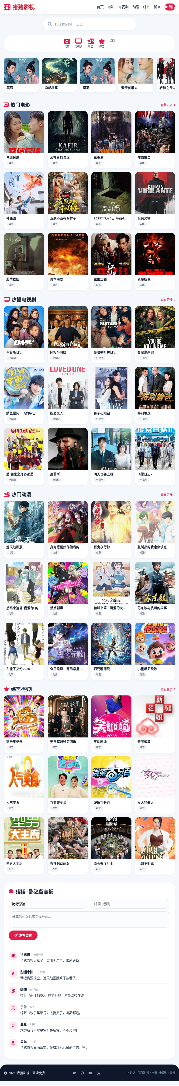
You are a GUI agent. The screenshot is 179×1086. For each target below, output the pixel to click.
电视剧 (123, 6)
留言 (157, 6)
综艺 (146, 6)
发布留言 (25, 935)
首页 (100, 6)
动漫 (135, 6)
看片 (171, 7)
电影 (110, 6)
